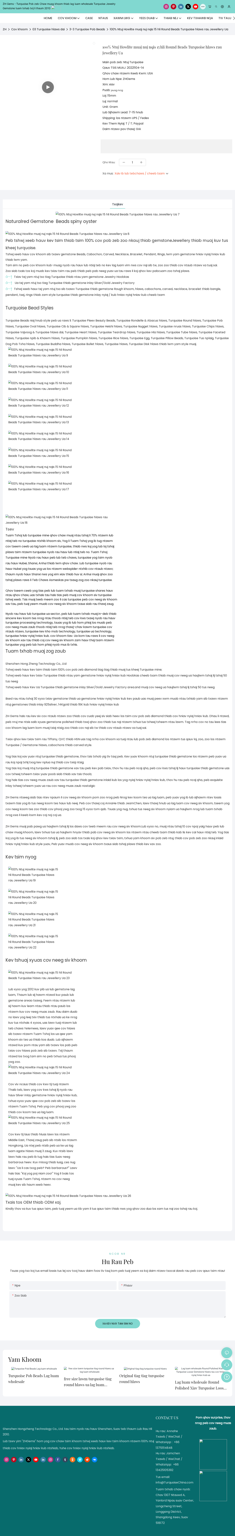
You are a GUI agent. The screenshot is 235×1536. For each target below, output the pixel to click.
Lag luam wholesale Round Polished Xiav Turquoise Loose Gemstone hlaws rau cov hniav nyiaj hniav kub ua (200, 1385)
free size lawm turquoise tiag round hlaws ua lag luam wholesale (88, 1382)
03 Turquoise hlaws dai (48, 29)
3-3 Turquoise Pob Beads (87, 29)
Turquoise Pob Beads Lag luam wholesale (33, 1378)
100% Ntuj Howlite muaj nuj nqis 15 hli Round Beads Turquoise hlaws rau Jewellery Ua (169, 29)
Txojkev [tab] (117, 204)
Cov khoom (19, 29)
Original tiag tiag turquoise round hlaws (141, 1378)
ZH (4, 29)
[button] (234, 18)
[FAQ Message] (226, 1376)
